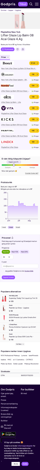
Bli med (24, 393)
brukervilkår (29, 271)
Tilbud (23, 4)
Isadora (3, 360)
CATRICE (29, 360)
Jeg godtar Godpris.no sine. (19, 271)
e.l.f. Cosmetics (18, 360)
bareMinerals (33, 355)
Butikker (4, 421)
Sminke (3, 10)
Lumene (24, 355)
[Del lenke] (23, 49)
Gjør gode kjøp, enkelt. (7, 394)
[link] (9, 4)
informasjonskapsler (25, 446)
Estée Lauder (18, 364)
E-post (4, 262)
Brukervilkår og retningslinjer (7, 415)
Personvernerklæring (9, 404)
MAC (9, 360)
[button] (31, 4)
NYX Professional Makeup (10, 355)
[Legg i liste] (17, 49)
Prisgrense (5, 248)
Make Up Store (6, 364)
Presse (3, 400)
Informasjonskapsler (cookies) (9, 408)
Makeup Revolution (31, 364)
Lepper (10, 10)
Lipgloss (18, 10)
